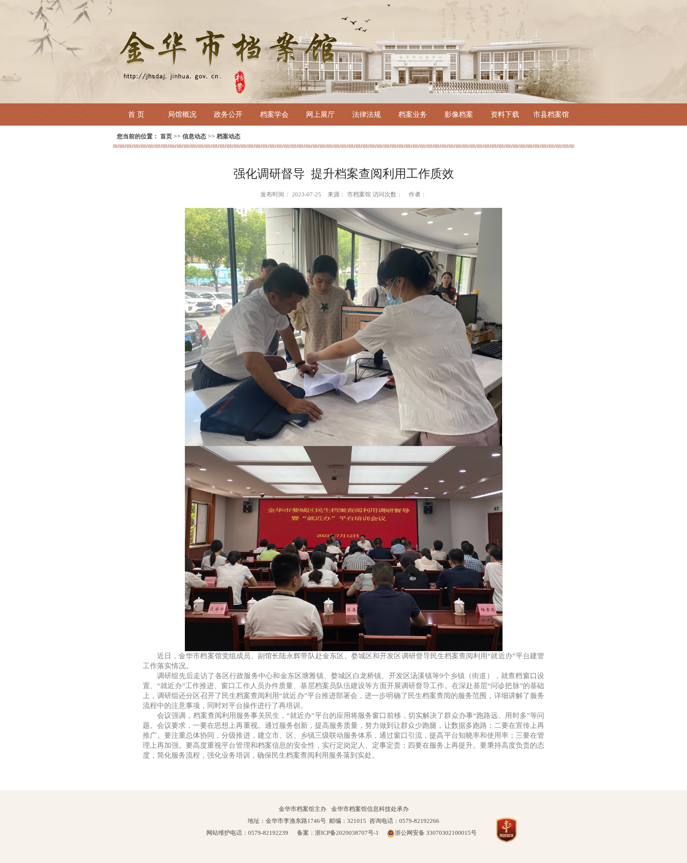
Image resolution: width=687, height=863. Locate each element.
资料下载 (505, 114)
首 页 (136, 114)
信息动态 (194, 136)
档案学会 (274, 114)
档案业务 (412, 114)
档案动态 (229, 136)
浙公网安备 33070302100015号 (436, 833)
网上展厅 (320, 114)
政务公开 (228, 114)
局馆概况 (182, 114)
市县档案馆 (551, 114)
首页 (166, 136)
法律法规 (366, 114)
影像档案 (458, 114)
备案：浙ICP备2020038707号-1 (338, 833)
